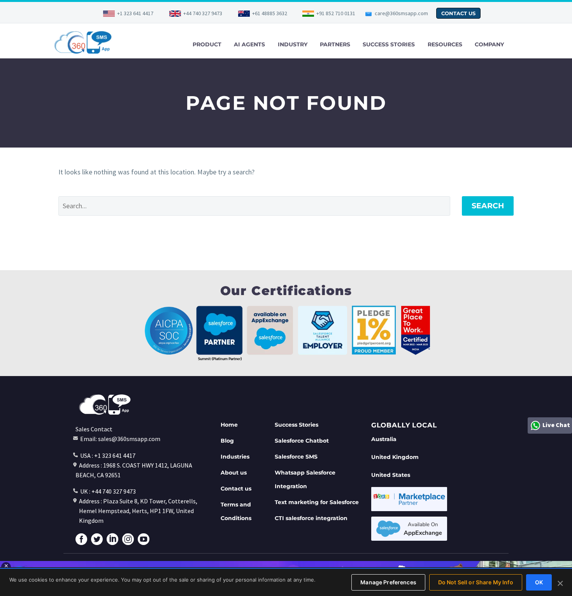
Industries (235, 456)
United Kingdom (395, 457)
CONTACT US (458, 13)
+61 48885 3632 (269, 13)
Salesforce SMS (296, 456)
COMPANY (489, 44)
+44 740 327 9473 (202, 13)
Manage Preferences (388, 582)
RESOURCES (445, 44)
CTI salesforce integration (311, 518)
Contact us (236, 488)
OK (539, 582)
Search (488, 205)
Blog (227, 440)
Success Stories (296, 424)
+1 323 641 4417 (135, 13)
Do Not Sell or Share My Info (475, 582)
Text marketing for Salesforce (317, 502)
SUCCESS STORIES (389, 44)
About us (234, 472)
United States (390, 474)
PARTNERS (335, 44)
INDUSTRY (292, 44)
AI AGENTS (249, 44)
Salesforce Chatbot (302, 440)
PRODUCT (207, 44)
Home (229, 424)
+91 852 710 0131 (335, 13)
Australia (384, 439)
